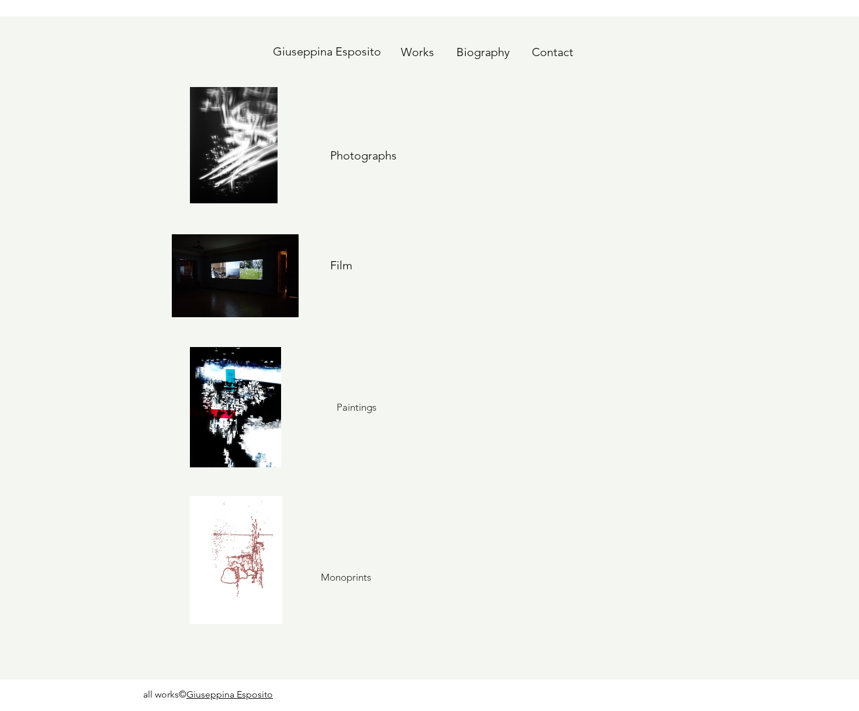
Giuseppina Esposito (229, 694)
